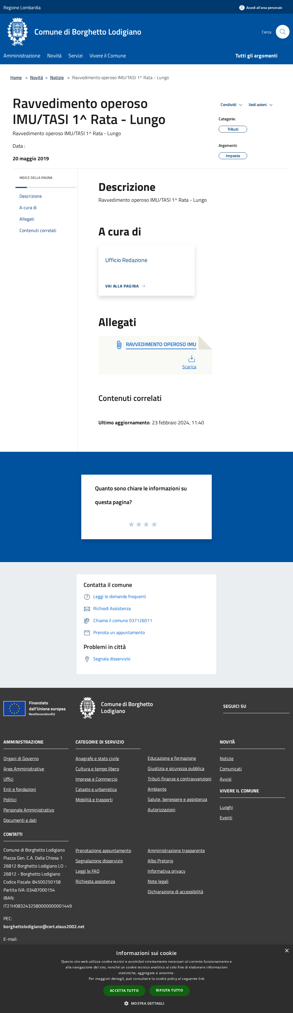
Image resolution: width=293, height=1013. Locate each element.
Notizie (57, 77)
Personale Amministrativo (28, 809)
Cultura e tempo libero (97, 768)
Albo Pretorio (160, 860)
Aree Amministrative (23, 768)
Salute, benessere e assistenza (177, 799)
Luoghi (226, 807)
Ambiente (157, 789)
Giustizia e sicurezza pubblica (176, 768)
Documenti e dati (20, 820)
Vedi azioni (258, 104)
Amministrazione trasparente (176, 850)
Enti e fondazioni (19, 789)
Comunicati (231, 768)
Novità (36, 77)
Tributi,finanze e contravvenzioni (179, 778)
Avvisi (225, 779)
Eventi (226, 817)
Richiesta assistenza (95, 881)
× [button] (286, 951)
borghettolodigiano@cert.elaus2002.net (43, 926)
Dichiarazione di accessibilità (175, 891)
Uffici (8, 779)
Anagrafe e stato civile (97, 758)
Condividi (229, 104)
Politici (10, 799)
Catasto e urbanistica (96, 789)
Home (16, 77)
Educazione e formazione (172, 758)
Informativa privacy (166, 871)
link (201, 978)
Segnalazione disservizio (99, 860)
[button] (146, 1003)
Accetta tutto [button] (124, 990)
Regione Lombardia (22, 7)
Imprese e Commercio (96, 779)
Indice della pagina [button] (35, 177)
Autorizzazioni (161, 809)
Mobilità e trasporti (94, 799)
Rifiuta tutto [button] (169, 990)
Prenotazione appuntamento (103, 850)
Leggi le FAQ (88, 871)
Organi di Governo (21, 758)
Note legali (158, 881)
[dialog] (146, 979)
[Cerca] (283, 32)
